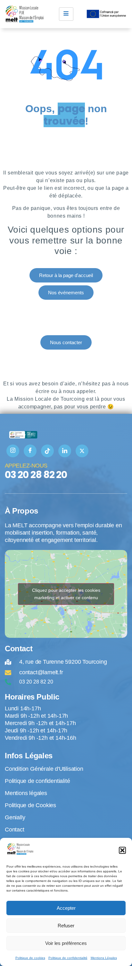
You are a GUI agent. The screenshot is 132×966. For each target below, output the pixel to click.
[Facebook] (30, 450)
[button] (122, 850)
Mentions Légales (104, 958)
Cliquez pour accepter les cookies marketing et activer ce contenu (66, 594)
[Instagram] (12, 450)
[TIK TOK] (47, 450)
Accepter (66, 908)
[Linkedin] (64, 450)
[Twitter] (82, 450)
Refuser (66, 925)
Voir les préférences (66, 943)
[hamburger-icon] (66, 14)
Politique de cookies (30, 958)
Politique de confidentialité (67, 958)
